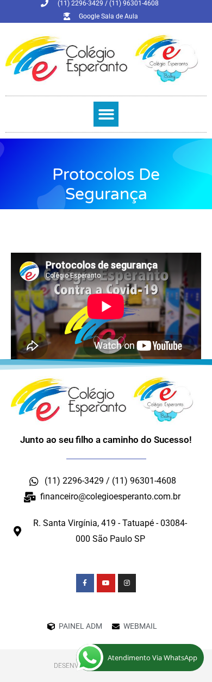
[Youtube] (106, 583)
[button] (106, 114)
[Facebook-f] (85, 583)
